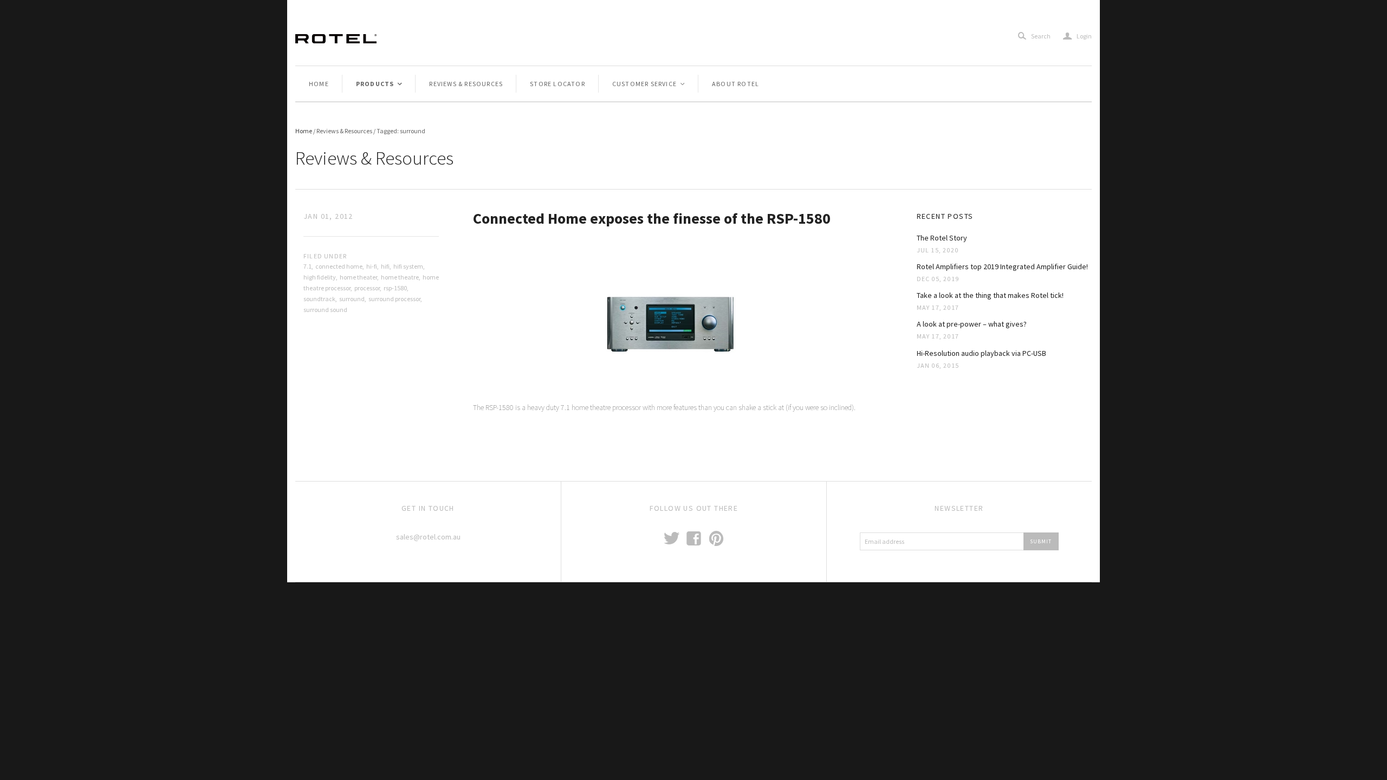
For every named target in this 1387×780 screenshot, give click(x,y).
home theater (358, 277)
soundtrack (319, 299)
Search (1041, 36)
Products (380, 84)
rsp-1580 (395, 288)
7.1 (307, 266)
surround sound (325, 310)
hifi (385, 266)
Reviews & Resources (466, 84)
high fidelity (319, 277)
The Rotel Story (942, 238)
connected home (338, 266)
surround (352, 299)
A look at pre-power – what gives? (972, 324)
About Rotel (735, 84)
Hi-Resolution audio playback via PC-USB (981, 353)
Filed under (325, 256)
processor (367, 288)
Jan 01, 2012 (328, 216)
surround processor (394, 299)
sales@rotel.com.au (428, 537)
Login (1077, 36)
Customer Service (649, 84)
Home (319, 84)
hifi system (408, 266)
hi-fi (371, 266)
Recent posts (945, 216)
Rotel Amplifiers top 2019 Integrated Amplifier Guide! (1002, 266)
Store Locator (557, 84)
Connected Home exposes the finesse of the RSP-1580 (652, 218)
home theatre (400, 277)
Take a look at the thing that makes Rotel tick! (990, 295)
